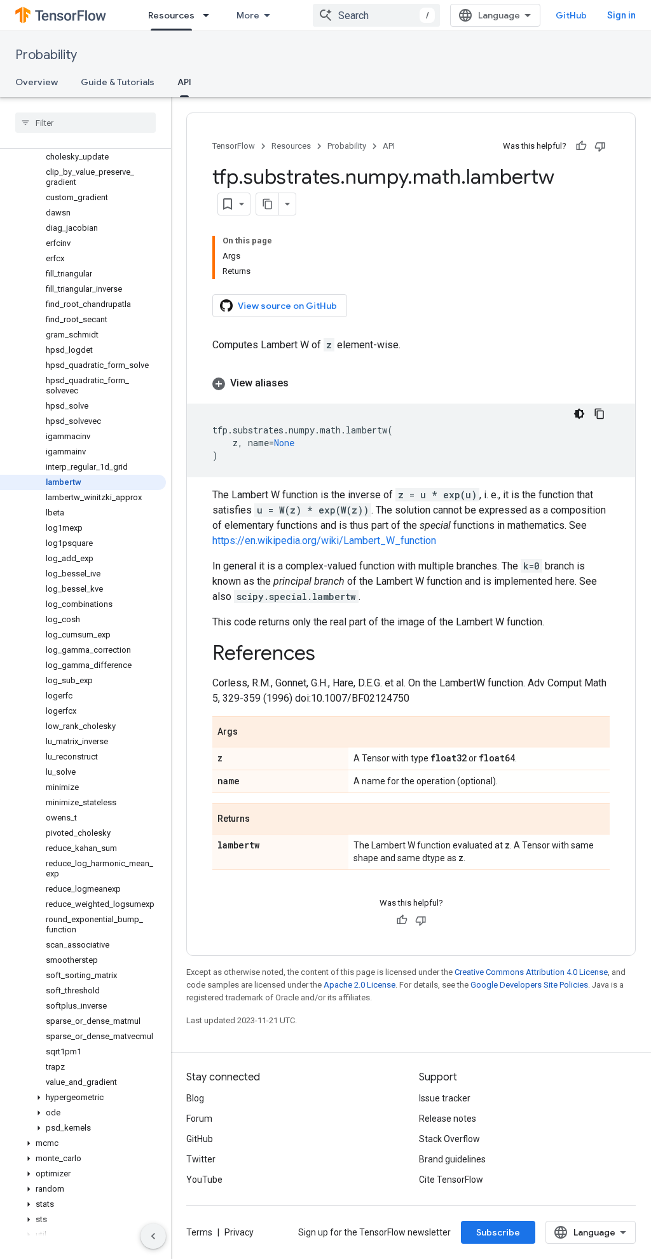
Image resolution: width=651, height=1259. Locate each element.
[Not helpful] (600, 146)
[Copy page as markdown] (267, 204)
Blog (195, 1098)
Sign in (621, 15)
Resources (171, 15)
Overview (36, 82)
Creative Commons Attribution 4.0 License (531, 972)
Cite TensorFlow (451, 1179)
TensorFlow (233, 146)
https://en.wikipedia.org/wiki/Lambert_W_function (324, 540)
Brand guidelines (452, 1159)
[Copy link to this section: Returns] (262, 819)
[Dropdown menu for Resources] (210, 15)
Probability (46, 55)
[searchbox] (85, 122)
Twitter (201, 1159)
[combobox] (376, 15)
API (184, 82)
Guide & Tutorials (117, 82)
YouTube (204, 1179)
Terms (199, 1232)
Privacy (239, 1232)
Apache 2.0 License (359, 985)
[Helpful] (581, 146)
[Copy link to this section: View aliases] (301, 383)
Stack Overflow (449, 1139)
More (247, 15)
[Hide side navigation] (153, 1236)
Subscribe (498, 1232)
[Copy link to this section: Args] (250, 732)
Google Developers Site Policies (529, 985)
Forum (199, 1118)
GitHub (571, 15)
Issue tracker (444, 1098)
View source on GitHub (287, 305)
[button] (83, 1097)
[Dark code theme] (579, 414)
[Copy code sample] (599, 414)
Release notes (447, 1118)
